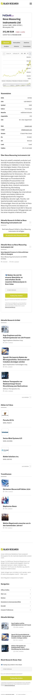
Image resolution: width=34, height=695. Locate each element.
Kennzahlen (16, 42)
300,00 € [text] (29, 68)
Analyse (6, 46)
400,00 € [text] (29, 64)
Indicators (15, 53)
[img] (17, 85)
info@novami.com (26, 130)
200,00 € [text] (29, 72)
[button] (30, 54)
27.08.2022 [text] (8, 81)
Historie (16, 46)
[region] (16, 54)
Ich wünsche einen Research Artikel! (16, 235)
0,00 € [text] (29, 78)
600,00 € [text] (29, 57)
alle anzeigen (25, 397)
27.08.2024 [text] (20, 81)
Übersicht (6, 42)
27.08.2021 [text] (2, 81)
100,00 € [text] (29, 76)
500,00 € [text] (29, 61)
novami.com (28, 126)
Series (8, 53)
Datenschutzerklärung (10, 307)
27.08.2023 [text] (14, 81)
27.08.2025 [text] (25, 81)
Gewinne (26, 42)
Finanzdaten (27, 46)
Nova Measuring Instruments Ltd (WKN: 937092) (14, 258)
